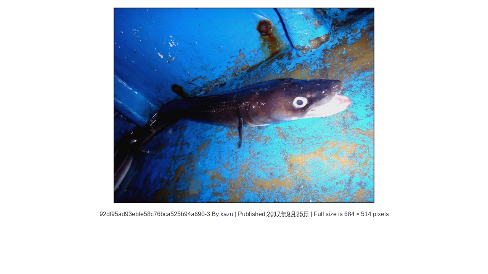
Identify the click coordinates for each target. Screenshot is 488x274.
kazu (226, 214)
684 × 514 (357, 214)
